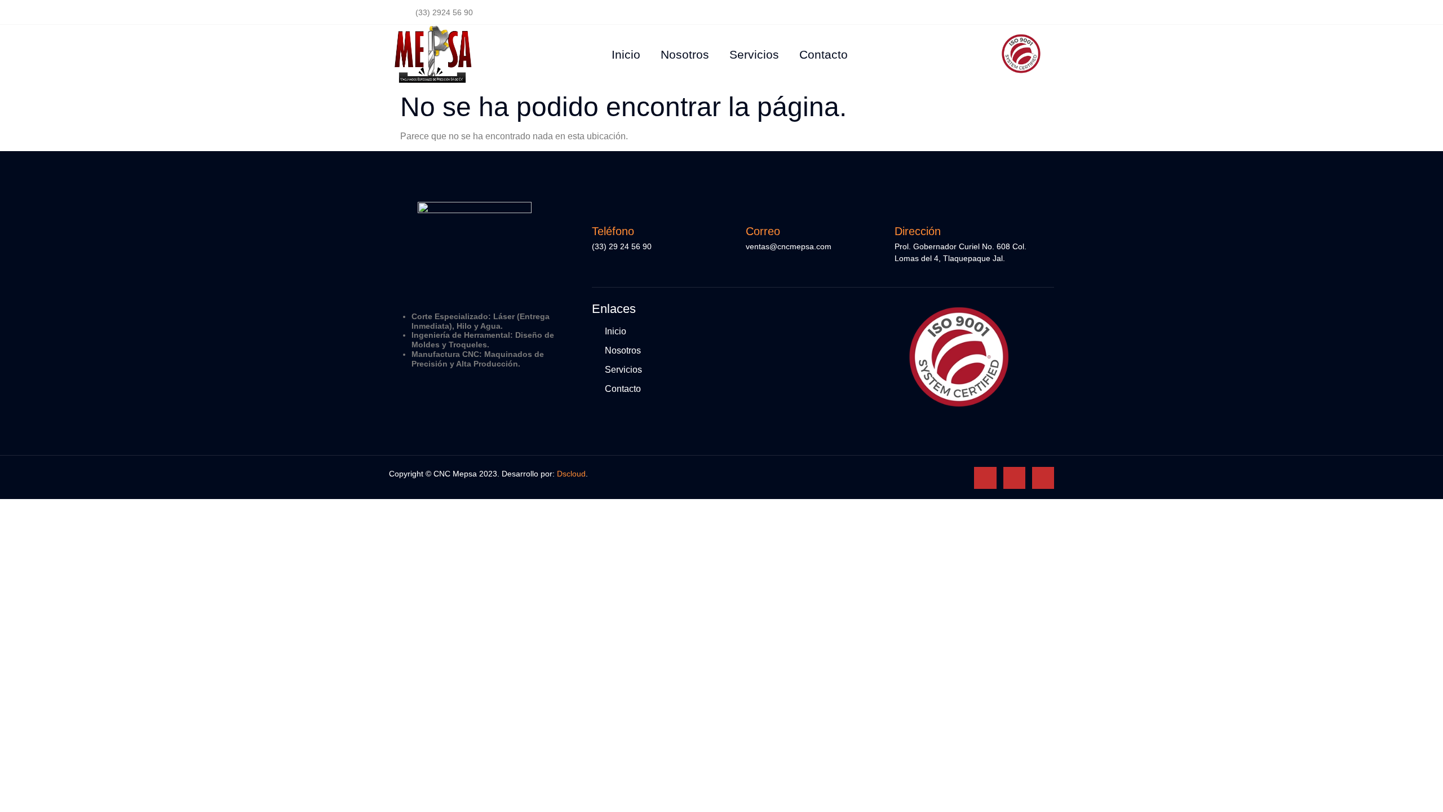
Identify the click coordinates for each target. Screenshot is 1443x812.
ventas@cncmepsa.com (788, 246)
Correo (763, 231)
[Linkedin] (1043, 478)
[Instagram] (1015, 12)
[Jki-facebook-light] (985, 478)
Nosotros (685, 54)
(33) (600, 246)
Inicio (626, 54)
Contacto (823, 54)
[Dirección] (903, 207)
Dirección (918, 231)
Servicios (754, 54)
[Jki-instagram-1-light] (1014, 478)
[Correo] (754, 207)
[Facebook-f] (989, 12)
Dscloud (571, 473)
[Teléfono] (600, 207)
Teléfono (613, 231)
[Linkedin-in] (1041, 12)
